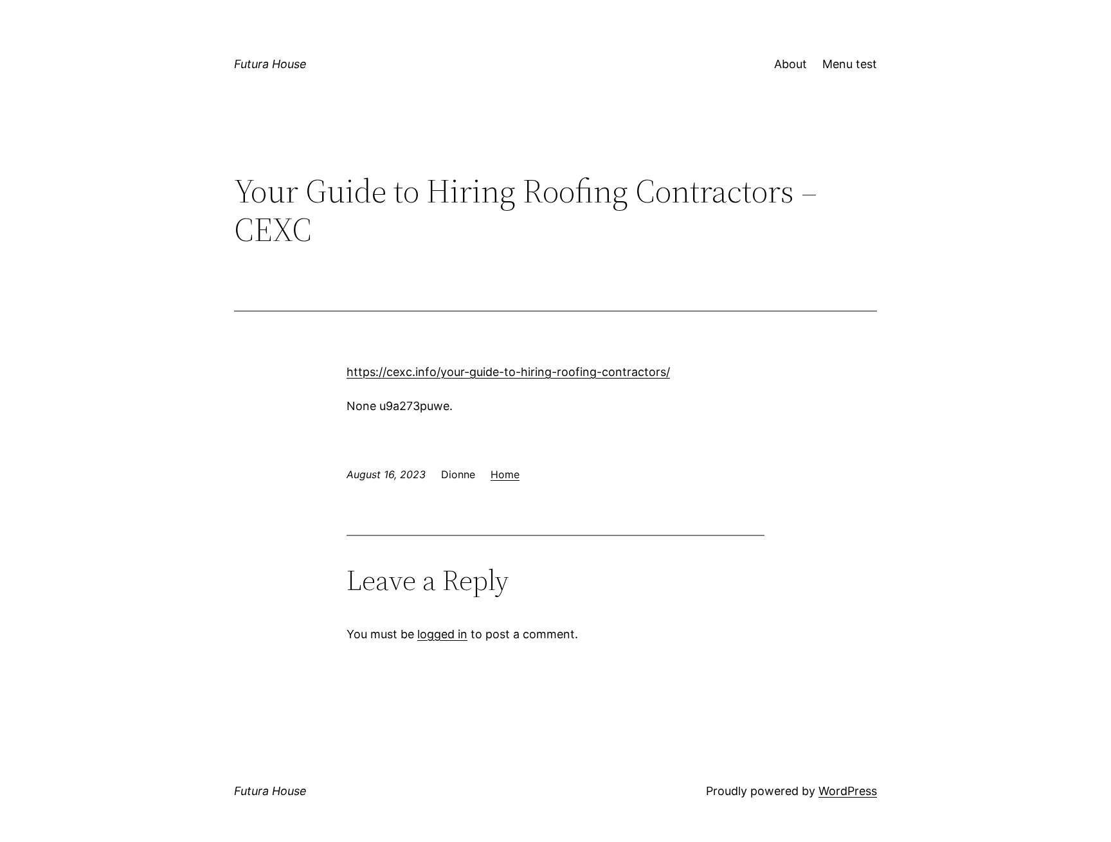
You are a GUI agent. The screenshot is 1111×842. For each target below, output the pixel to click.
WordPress (847, 791)
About (790, 64)
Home (505, 474)
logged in (442, 634)
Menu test (849, 64)
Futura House (270, 64)
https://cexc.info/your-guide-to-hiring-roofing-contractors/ (508, 372)
